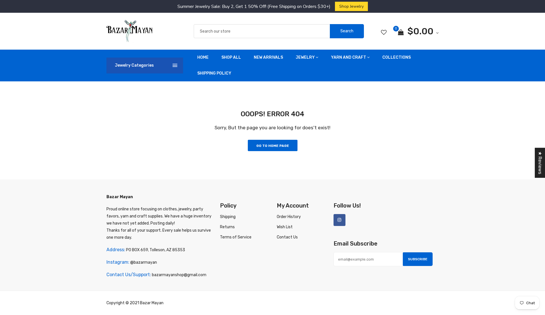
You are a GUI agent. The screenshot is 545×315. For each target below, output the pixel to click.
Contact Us (287, 237)
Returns (227, 227)
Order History (289, 216)
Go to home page (272, 146)
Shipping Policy (214, 73)
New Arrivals (268, 57)
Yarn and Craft (348, 57)
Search (346, 31)
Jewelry (305, 57)
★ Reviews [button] (540, 162)
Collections (396, 57)
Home (203, 57)
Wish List (285, 227)
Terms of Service (235, 237)
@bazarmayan (143, 262)
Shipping (228, 216)
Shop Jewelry (351, 6)
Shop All (231, 57)
